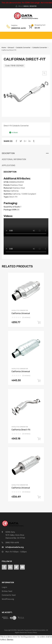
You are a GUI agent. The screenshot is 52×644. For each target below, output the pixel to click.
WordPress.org (8, 599)
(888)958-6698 (17, 28)
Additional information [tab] (14, 159)
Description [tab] (8, 153)
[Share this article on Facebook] (16, 141)
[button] (44, 73)
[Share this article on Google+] (24, 141)
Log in (4, 587)
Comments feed (8, 595)
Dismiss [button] (10, 640)
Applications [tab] (8, 165)
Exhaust (11, 47)
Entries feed (7, 591)
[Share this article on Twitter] (20, 141)
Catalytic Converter (23, 47)
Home (4, 47)
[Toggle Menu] (48, 34)
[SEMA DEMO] (26, 19)
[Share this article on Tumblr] (33, 141)
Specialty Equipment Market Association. (31, 630)
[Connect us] (4, 567)
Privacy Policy (32, 632)
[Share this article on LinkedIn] (29, 141)
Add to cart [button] (39, 322)
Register (33, 6)
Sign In (26, 6)
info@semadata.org (14, 547)
